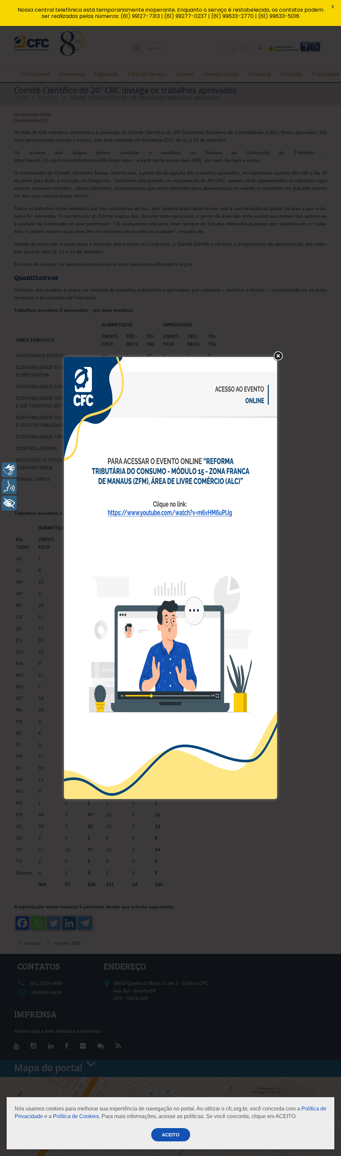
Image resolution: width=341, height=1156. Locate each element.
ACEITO (170, 1134)
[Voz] (9, 486)
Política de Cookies (76, 1116)
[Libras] (9, 469)
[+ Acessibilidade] (9, 503)
